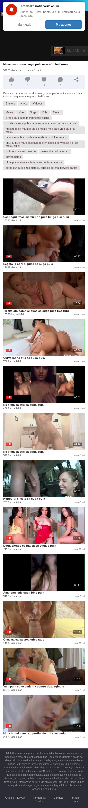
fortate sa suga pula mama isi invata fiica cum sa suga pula (41, 123)
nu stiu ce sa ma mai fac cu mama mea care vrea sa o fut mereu (40, 130)
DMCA (21, 797)
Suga (33, 112)
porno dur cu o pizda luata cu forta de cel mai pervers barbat (41, 167)
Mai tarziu (24, 24)
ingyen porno (13, 156)
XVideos (38, 103)
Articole (9, 797)
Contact (58, 797)
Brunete (10, 103)
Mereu (56, 112)
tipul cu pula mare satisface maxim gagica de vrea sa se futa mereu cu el (42, 144)
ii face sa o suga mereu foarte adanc (27, 117)
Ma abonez (63, 24)
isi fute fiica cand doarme (21, 151)
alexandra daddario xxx (55, 151)
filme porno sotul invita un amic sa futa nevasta (34, 162)
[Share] (76, 79)
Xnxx (24, 103)
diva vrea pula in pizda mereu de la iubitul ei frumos (36, 137)
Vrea (21, 112)
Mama (9, 112)
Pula (44, 112)
